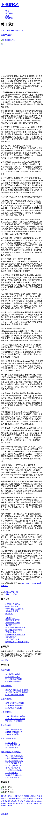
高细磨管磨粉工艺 (12, 620)
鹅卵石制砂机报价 (12, 623)
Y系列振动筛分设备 (13, 763)
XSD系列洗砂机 (11, 773)
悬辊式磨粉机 (6, 725)
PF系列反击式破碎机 (13, 708)
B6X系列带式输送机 (13, 775)
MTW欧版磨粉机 (12, 734)
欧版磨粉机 (26, 796)
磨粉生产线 (18, 30)
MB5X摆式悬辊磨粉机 (14, 730)
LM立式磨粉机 (11, 743)
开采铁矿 (9, 614)
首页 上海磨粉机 (7, 30)
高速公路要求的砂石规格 (15, 627)
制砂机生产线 (6, 796)
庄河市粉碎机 (10, 625)
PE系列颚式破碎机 (12, 677)
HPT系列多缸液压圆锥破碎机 (17, 692)
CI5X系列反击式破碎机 (14, 703)
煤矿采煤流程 (10, 637)
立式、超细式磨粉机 (9, 739)
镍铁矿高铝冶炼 (11, 606)
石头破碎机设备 (16, 801)
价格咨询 (4, 814)
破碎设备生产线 (22, 798)
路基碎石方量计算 (11, 592)
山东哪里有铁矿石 (12, 604)
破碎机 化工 (10, 618)
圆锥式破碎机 (6, 686)
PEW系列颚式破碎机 (13, 679)
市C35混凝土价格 (12, 639)
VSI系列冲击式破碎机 (14, 721)
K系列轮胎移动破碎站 (14, 758)
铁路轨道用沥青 (11, 611)
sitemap (34, 801)
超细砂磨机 (11, 798)
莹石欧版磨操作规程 (13, 630)
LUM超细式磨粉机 (12, 745)
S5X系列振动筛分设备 (14, 761)
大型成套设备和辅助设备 (11, 752)
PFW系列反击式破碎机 (14, 705)
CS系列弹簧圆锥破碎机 (14, 695)
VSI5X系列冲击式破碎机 (15, 719)
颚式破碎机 (5, 670)
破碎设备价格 (34, 798)
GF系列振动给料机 (12, 768)
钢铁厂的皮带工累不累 (14, 609)
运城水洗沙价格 (10, 594)
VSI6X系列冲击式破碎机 (15, 716)
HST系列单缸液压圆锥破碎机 (17, 690)
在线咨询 (4, 660)
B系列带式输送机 (12, 777)
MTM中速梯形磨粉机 (13, 732)
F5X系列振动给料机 (13, 766)
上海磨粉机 (16, 796)
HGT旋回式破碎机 (12, 674)
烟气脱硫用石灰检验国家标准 (17, 642)
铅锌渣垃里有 (10, 632)
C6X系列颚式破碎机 (13, 681)
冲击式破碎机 (6, 712)
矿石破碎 (27, 801)
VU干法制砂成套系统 (14, 756)
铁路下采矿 (6, 35)
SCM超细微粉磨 (11, 748)
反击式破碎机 (6, 699)
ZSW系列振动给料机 (13, 770)
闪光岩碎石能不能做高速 (15, 635)
